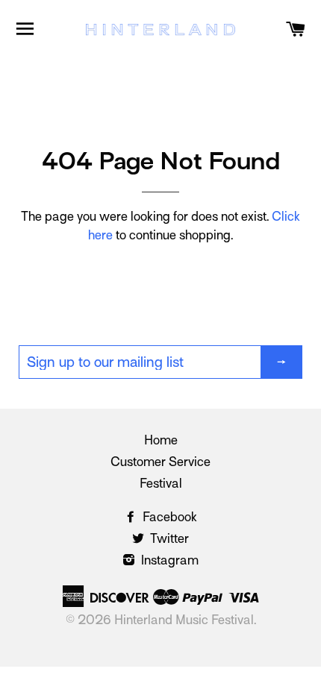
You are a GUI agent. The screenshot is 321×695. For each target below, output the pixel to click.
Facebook (168, 517)
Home (161, 440)
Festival (161, 484)
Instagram (168, 560)
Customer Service (160, 462)
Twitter (168, 539)
